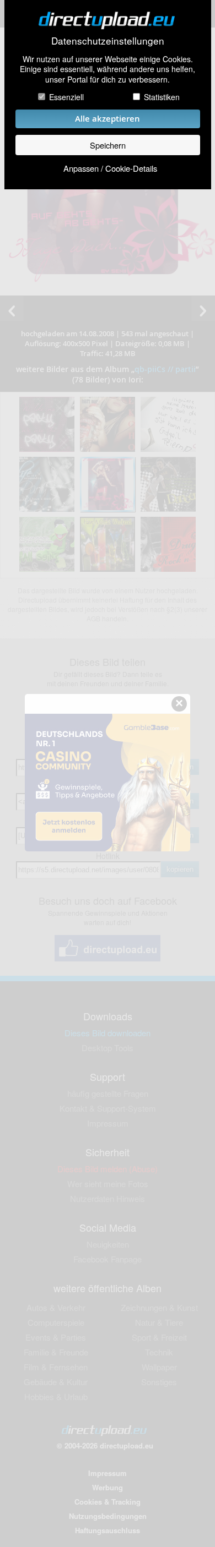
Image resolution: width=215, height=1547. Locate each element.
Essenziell (66, 96)
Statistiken (162, 96)
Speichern (108, 145)
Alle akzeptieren (107, 118)
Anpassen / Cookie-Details (110, 168)
